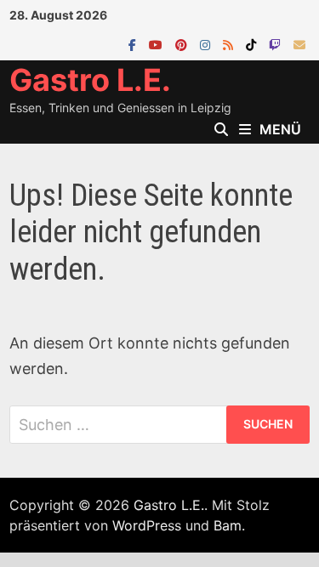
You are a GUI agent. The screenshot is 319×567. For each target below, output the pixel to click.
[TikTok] (253, 44)
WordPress (146, 525)
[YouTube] (158, 44)
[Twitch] (277, 44)
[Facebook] (134, 44)
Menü (280, 129)
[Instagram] (207, 44)
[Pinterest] (183, 44)
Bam (228, 525)
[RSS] (230, 44)
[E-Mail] (299, 44)
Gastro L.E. (90, 80)
